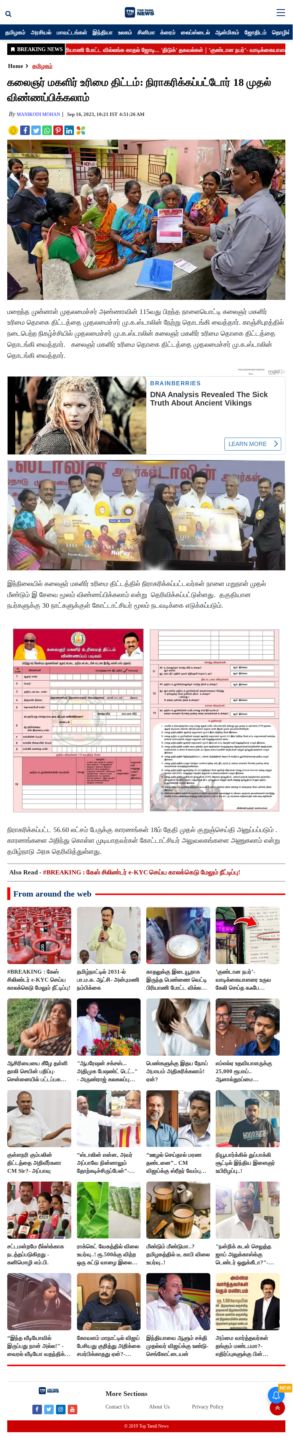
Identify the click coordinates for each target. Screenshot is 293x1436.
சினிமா (146, 32)
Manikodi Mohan (38, 114)
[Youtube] (72, 1409)
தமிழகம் (15, 32)
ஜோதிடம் (256, 32)
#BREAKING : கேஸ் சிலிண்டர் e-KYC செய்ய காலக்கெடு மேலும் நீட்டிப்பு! (141, 872)
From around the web (52, 893)
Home (15, 66)
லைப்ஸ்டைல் (195, 32)
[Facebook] (37, 1409)
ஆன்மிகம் (227, 32)
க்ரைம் (168, 32)
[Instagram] (61, 1409)
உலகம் (125, 32)
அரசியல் (41, 32)
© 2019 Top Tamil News (146, 1426)
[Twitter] (49, 1409)
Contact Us (117, 1407)
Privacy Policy (208, 1407)
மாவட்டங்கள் (72, 32)
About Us (159, 1407)
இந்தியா (103, 32)
